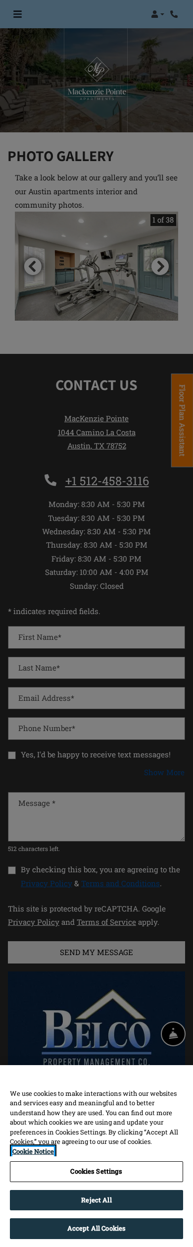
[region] (96, 1156)
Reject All (96, 1199)
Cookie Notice (33, 1151)
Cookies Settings (96, 1171)
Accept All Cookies (96, 1228)
